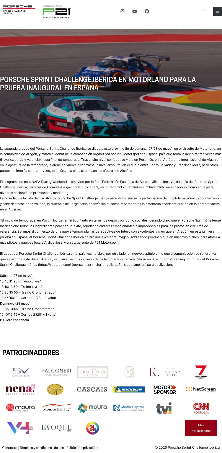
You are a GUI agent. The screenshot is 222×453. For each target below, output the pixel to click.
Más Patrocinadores (201, 428)
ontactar (11, 447)
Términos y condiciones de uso (42, 447)
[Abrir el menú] (217, 11)
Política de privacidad (82, 447)
